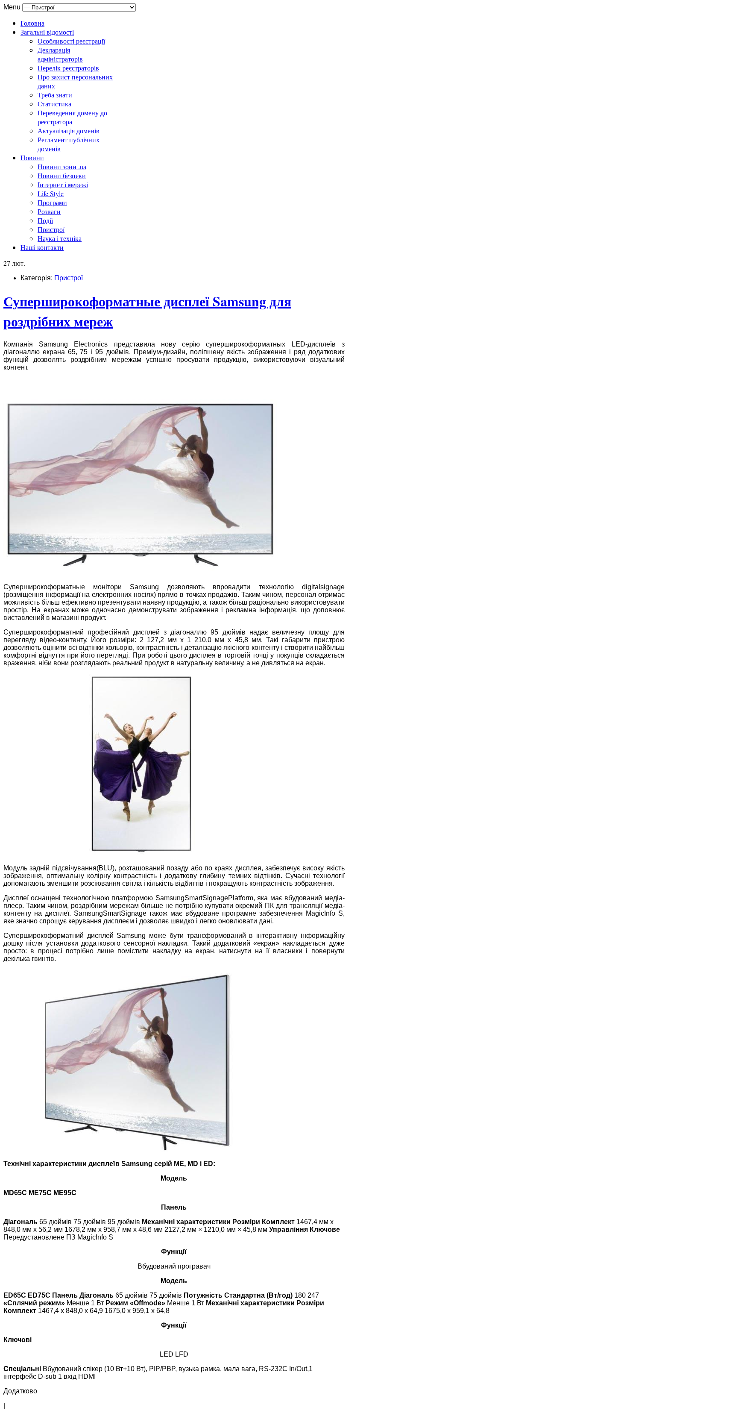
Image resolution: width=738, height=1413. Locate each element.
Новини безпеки (62, 175)
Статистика (54, 103)
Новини (32, 157)
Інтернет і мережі (63, 184)
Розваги (49, 211)
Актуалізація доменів (69, 130)
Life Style (51, 193)
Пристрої (51, 229)
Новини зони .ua (62, 166)
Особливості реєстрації (71, 40)
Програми (52, 202)
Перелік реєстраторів (68, 67)
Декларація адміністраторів (60, 54)
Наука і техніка (60, 238)
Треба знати (55, 94)
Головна (32, 22)
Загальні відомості (47, 31)
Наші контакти (42, 247)
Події (45, 220)
